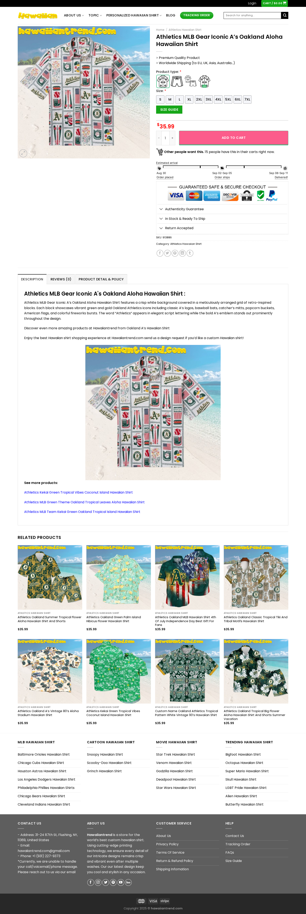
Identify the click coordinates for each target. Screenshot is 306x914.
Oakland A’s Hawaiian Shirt (148, 328)
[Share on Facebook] (160, 253)
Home (160, 30)
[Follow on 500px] (128, 882)
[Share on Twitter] (167, 253)
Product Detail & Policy (101, 279)
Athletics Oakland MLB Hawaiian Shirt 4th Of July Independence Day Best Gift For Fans (185, 621)
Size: (161, 90)
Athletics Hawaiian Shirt (185, 30)
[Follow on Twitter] (105, 882)
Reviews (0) (61, 279)
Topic (93, 15)
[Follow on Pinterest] (113, 882)
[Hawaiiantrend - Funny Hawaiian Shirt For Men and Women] (38, 15)
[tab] (32, 279)
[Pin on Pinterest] (175, 253)
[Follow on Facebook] (90, 882)
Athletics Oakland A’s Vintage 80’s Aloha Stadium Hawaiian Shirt (48, 713)
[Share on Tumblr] (190, 253)
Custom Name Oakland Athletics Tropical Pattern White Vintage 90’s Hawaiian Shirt (186, 713)
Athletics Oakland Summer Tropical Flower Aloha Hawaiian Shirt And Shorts (49, 619)
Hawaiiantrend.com (127, 338)
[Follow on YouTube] (120, 882)
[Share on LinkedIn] (182, 253)
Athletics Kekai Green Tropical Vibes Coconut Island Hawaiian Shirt (78, 492)
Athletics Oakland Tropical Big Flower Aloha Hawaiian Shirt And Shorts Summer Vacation (254, 715)
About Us (72, 15)
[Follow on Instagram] (98, 882)
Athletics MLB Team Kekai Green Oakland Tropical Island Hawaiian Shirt (82, 511)
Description (32, 279)
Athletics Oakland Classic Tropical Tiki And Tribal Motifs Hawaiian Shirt (255, 619)
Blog (170, 15)
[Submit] (284, 15)
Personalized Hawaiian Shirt (132, 15)
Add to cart (234, 137)
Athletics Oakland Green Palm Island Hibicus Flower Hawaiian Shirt (113, 619)
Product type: (168, 71)
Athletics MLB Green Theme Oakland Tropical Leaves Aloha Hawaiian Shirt (84, 502)
